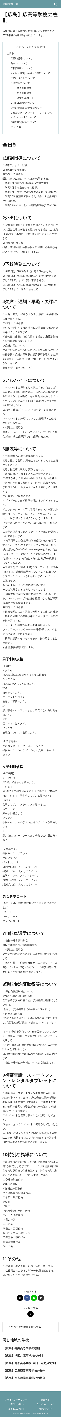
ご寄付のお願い (16, 1404)
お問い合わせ (45, 1409)
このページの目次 (26, 47)
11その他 (16, 127)
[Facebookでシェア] (27, 1298)
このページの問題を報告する (24, 1327)
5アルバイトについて (23, 78)
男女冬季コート (25, 98)
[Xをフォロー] (30, 1314)
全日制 (10, 53)
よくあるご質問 (16, 1409)
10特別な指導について (23, 122)
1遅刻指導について (21, 58)
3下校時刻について (21, 68)
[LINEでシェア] (34, 1298)
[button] (41, 1298)
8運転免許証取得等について (26, 108)
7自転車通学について (23, 103)
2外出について (19, 63)
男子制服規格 (24, 88)
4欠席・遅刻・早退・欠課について (30, 73)
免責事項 (45, 1399)
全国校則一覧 (10, 4)
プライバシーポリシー (16, 1399)
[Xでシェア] (20, 1298)
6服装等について (20, 83)
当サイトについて (45, 1404)
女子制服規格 (24, 93)
